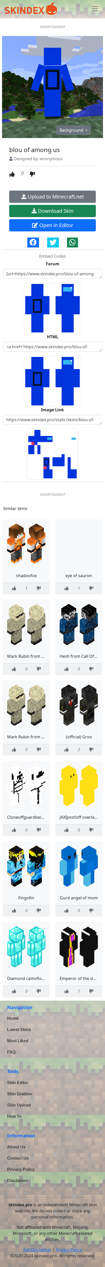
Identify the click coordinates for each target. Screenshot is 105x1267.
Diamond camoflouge (28, 978)
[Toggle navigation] (95, 9)
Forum (52, 264)
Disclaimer (17, 1180)
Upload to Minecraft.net (55, 196)
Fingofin (26, 898)
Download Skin (55, 210)
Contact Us (18, 1158)
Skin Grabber (20, 1094)
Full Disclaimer (37, 1249)
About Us (16, 1147)
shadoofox (26, 575)
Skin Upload (19, 1105)
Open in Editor (55, 225)
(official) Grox (79, 737)
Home (13, 1018)
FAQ (11, 1052)
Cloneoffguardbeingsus (30, 817)
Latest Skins (19, 1029)
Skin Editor (18, 1082)
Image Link (52, 410)
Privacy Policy (21, 1169)
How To (14, 1116)
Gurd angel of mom (79, 898)
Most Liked (17, 1041)
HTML (52, 337)
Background (72, 130)
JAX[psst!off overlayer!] (81, 817)
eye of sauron (78, 575)
